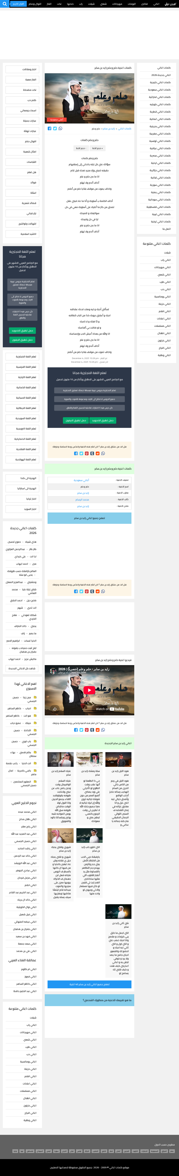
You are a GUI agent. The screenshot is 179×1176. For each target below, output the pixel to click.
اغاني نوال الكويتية (26, 907)
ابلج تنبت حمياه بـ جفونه (24, 648)
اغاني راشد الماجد (27, 848)
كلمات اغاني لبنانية (161, 177)
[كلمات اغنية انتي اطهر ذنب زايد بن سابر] (89, 835)
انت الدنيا (26, 763)
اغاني (156, 4)
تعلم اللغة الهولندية (25, 459)
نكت (59, 4)
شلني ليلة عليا (29, 589)
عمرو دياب (15, 723)
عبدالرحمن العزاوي (15, 549)
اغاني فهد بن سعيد (26, 936)
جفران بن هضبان (28, 651)
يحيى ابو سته (26, 574)
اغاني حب (166, 289)
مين (34, 563)
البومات (132, 4)
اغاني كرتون (164, 340)
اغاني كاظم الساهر (26, 984)
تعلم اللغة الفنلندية (26, 449)
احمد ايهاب (22, 563)
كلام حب (31, 100)
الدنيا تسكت (30, 640)
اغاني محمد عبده (27, 812)
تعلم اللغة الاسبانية (26, 398)
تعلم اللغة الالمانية (26, 387)
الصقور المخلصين (22, 781)
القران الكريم (18, 4)
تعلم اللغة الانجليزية (26, 356)
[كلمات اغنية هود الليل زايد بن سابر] (118, 759)
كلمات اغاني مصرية (160, 156)
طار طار (32, 549)
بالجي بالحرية (24, 770)
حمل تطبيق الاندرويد (102, 420)
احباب (28, 708)
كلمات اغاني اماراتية (160, 97)
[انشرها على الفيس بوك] (49, 128)
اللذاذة (27, 730)
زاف (23, 633)
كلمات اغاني (170, 4)
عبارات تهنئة (30, 131)
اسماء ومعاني (28, 110)
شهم (20, 607)
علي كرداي (20, 556)
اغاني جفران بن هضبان (24, 929)
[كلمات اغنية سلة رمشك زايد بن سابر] (89, 759)
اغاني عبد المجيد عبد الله (23, 834)
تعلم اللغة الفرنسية (26, 367)
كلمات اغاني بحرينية (160, 126)
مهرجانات (117, 4)
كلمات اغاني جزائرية (160, 170)
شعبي (103, 4)
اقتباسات (31, 162)
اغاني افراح (165, 348)
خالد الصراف (20, 626)
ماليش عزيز (30, 659)
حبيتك (28, 723)
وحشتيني (31, 582)
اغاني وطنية (164, 355)
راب (81, 4)
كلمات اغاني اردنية (161, 163)
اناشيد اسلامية (28, 234)
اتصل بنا (166, 229)
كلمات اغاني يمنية (161, 192)
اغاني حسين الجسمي (25, 841)
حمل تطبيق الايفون (76, 420)
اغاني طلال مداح (27, 819)
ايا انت (33, 556)
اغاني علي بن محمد (26, 951)
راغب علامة (11, 763)
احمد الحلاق (16, 600)
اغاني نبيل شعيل (27, 914)
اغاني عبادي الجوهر (26, 870)
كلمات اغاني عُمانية (160, 119)
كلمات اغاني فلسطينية (158, 207)
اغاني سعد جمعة (27, 944)
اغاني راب (166, 260)
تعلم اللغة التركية (27, 377)
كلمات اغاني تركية (161, 221)
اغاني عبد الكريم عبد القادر (22, 892)
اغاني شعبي (164, 274)
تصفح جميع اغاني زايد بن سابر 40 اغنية (90, 984)
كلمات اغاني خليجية (160, 82)
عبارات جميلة (29, 121)
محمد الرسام (82, 499)
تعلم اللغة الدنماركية (25, 439)
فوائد (33, 182)
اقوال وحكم (35, 4)
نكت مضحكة (29, 90)
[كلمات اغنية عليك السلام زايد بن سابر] (61, 759)
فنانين (144, 4)
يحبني (33, 626)
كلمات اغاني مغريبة (160, 134)
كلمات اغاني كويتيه (160, 104)
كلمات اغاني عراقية (160, 148)
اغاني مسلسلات (162, 326)
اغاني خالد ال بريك (26, 900)
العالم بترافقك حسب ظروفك (21, 571)
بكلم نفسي (25, 752)
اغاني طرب (165, 282)
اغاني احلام (30, 885)
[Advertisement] (89, 34)
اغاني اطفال (164, 333)
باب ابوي (26, 741)
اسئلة (33, 193)
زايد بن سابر (108, 128)
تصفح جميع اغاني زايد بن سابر (89, 518)
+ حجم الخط (97, 148)
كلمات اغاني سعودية (159, 90)
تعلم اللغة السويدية (26, 418)
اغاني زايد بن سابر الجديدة (118, 743)
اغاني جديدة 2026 (161, 75)
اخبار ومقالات (29, 69)
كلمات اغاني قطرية (160, 112)
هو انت (27, 715)
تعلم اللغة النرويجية (26, 428)
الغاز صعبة (30, 79)
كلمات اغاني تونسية (160, 141)
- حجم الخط (81, 148)
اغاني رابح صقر (28, 826)
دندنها (70, 4)
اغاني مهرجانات (162, 267)
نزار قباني (31, 213)
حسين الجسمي (28, 785)
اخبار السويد (30, 509)
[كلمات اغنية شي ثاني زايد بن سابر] (118, 911)
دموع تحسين (14, 542)
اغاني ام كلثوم (28, 969)
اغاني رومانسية (162, 296)
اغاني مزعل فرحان (26, 878)
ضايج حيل (31, 600)
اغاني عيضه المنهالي (25, 922)
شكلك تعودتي (28, 615)
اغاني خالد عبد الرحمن (25, 856)
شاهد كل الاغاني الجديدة (22, 668)
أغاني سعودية (56, 120)
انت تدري (31, 607)
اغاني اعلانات (164, 318)
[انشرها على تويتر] (55, 128)
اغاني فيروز (30, 976)
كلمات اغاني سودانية (159, 199)
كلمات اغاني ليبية (161, 214)
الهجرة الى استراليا (26, 488)
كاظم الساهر (14, 708)
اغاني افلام (165, 311)
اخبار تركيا (31, 499)
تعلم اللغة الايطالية (26, 408)
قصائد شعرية (29, 203)
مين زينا (27, 697)
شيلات (91, 4)
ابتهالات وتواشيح (27, 224)
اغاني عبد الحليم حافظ (25, 991)
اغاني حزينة (165, 304)
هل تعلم (31, 172)
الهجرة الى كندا (28, 478)
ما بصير (32, 633)
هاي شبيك (30, 542)
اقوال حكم (30, 141)
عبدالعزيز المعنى (14, 582)
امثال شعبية (29, 151)
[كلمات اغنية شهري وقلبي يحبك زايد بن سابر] (61, 835)
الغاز (49, 4)
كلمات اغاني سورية (160, 185)
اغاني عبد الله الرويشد (25, 863)
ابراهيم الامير (13, 640)
